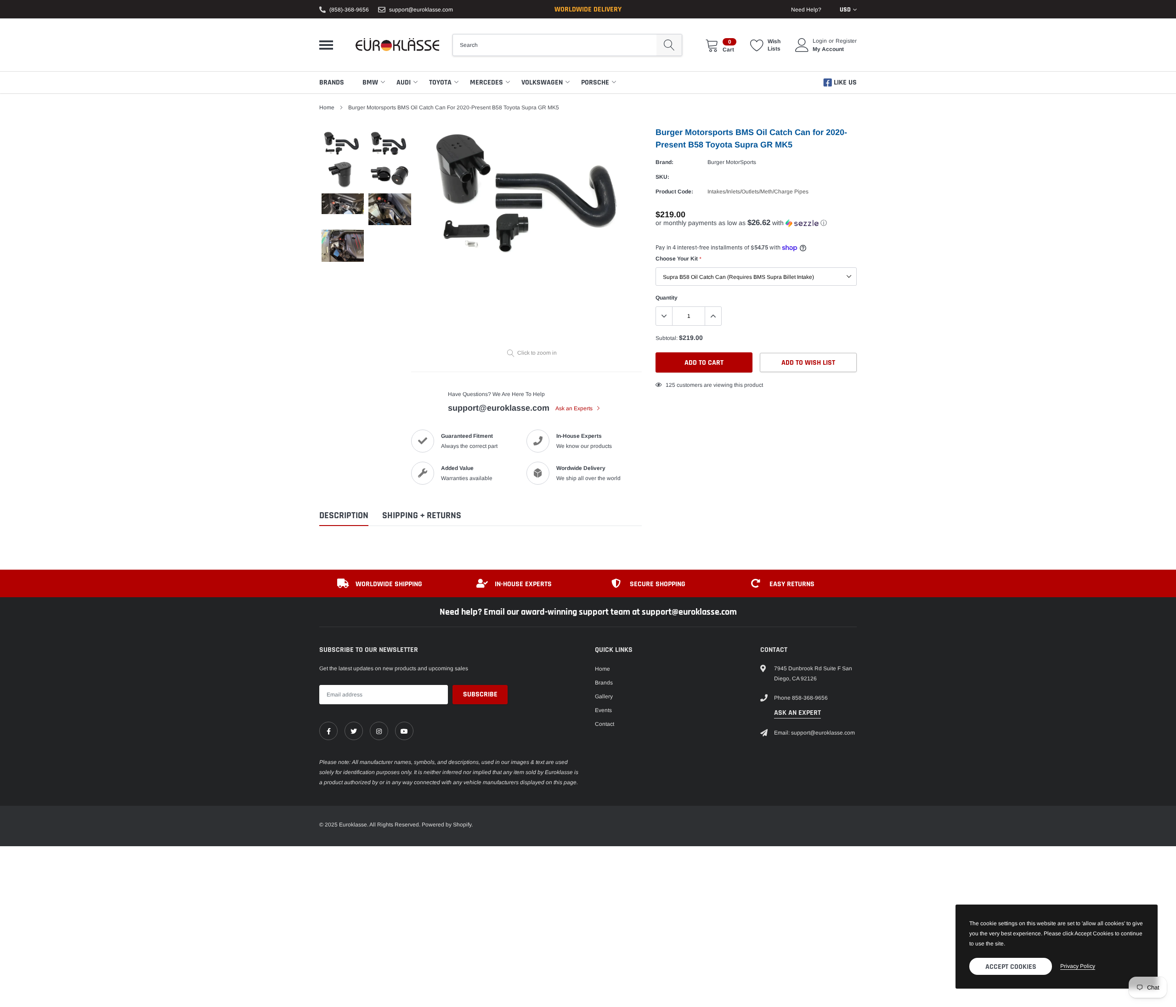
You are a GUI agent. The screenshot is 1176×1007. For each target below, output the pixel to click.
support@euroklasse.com (421, 9)
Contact (604, 724)
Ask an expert (797, 713)
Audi (403, 82)
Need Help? (806, 9)
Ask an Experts (574, 408)
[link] (328, 731)
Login (820, 41)
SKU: (662, 177)
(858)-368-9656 (349, 9)
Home (326, 107)
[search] (669, 45)
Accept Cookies (1010, 967)
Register (846, 41)
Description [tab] (343, 515)
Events (603, 710)
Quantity (667, 297)
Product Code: (674, 191)
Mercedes (486, 82)
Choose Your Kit (678, 258)
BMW (370, 82)
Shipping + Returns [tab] (421, 515)
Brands (331, 82)
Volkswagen (542, 82)
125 (670, 385)
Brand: (664, 162)
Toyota (440, 82)
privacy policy (1077, 966)
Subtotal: (667, 338)
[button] (756, 223)
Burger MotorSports (731, 162)
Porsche (595, 82)
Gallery (604, 696)
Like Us (844, 82)
